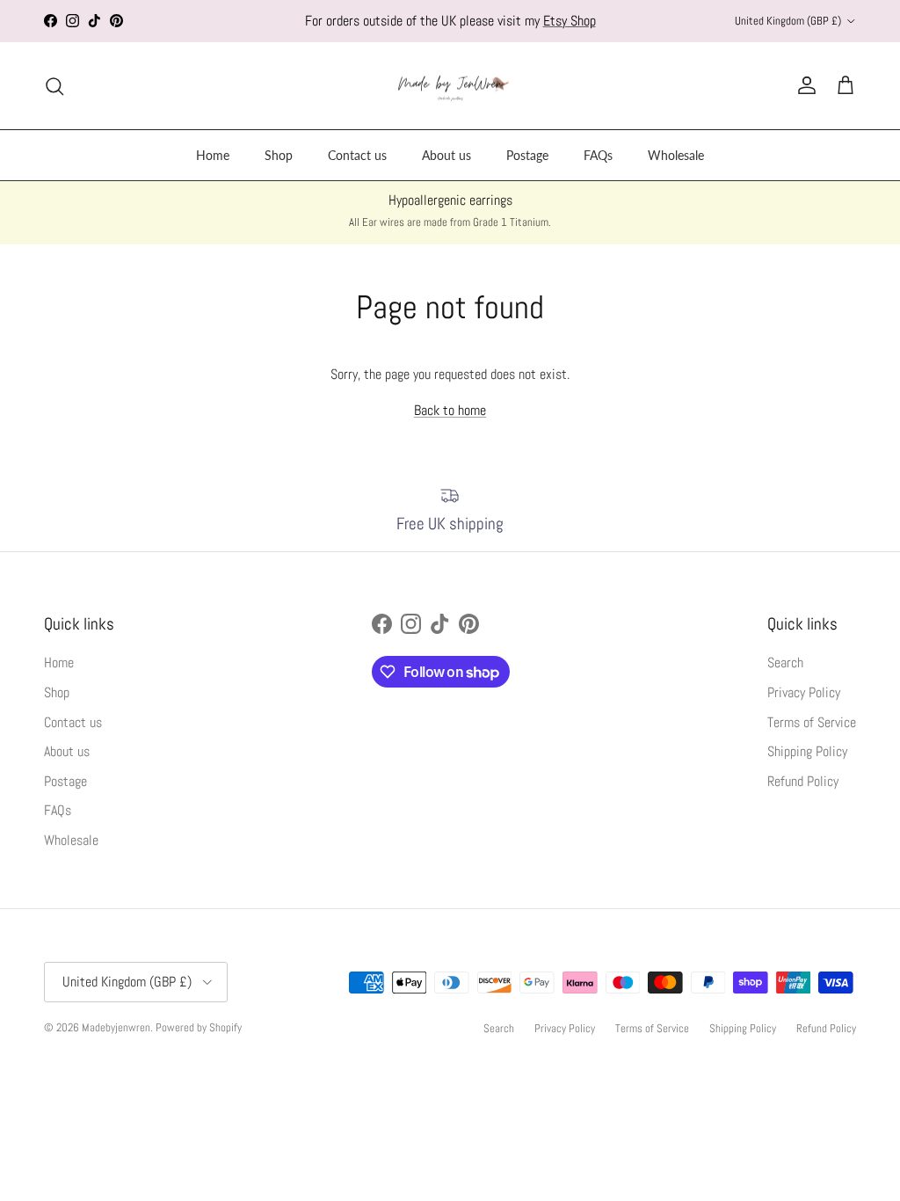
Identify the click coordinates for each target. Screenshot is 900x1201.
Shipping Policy (807, 751)
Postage (527, 155)
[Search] (54, 86)
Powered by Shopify (199, 1027)
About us (446, 155)
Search (785, 662)
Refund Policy (802, 781)
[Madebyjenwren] (450, 86)
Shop (279, 155)
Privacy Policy (803, 692)
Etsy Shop (569, 20)
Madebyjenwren (116, 1027)
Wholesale (676, 155)
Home (212, 155)
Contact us (357, 155)
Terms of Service (811, 722)
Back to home (450, 410)
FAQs (598, 155)
